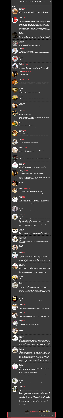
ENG (15, 2)
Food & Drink (25, 1)
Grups (30, 1)
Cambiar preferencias (51, 415)
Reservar (40, 1)
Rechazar (45, 415)
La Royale (20, 1)
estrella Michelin (34, 11)
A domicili (36, 1)
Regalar (33, 1)
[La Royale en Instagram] (50, 1)
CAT (14, 2)
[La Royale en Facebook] (48, 1)
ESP (13, 2)
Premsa (43, 1)
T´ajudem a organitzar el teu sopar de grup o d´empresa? (34, 412)
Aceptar (41, 415)
